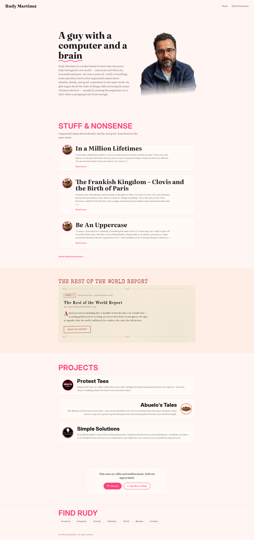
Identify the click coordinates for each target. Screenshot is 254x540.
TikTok (126, 521)
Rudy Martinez (21, 6)
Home (225, 6)
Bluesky (139, 521)
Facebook (65, 521)
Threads (97, 521)
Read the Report (77, 329)
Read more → (82, 166)
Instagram (81, 521)
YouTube (154, 521)
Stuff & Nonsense (240, 6)
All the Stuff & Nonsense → (71, 256)
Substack (111, 521)
